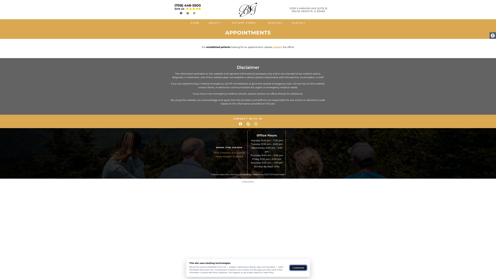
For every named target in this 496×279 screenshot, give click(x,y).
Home (194, 23)
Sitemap (234, 174)
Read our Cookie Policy (264, 272)
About (214, 23)
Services (275, 23)
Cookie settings (248, 181)
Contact (298, 23)
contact (277, 47)
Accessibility (245, 174)
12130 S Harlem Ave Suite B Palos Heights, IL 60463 (308, 10)
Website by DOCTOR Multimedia (269, 174)
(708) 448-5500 (188, 5)
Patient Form (243, 23)
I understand (298, 268)
